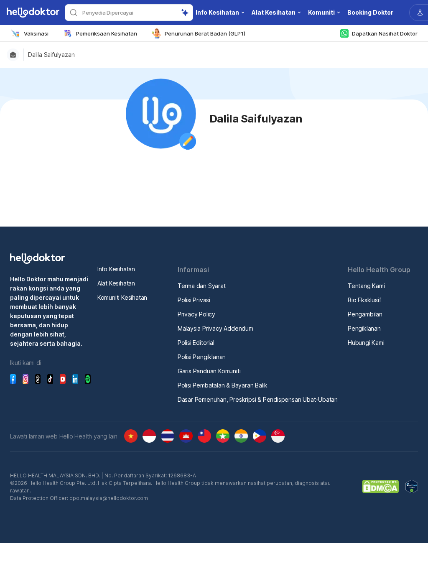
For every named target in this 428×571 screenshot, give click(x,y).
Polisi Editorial (196, 342)
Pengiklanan (364, 328)
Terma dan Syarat (202, 285)
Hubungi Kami (366, 342)
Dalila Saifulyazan (51, 55)
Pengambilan (365, 314)
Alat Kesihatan (116, 283)
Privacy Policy (196, 314)
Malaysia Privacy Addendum (215, 328)
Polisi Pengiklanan (202, 356)
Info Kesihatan (116, 269)
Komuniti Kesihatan (122, 297)
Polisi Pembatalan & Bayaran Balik (223, 385)
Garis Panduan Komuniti (209, 371)
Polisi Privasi (194, 299)
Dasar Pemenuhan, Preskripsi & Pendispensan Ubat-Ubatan (258, 399)
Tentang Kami (366, 285)
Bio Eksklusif (364, 299)
